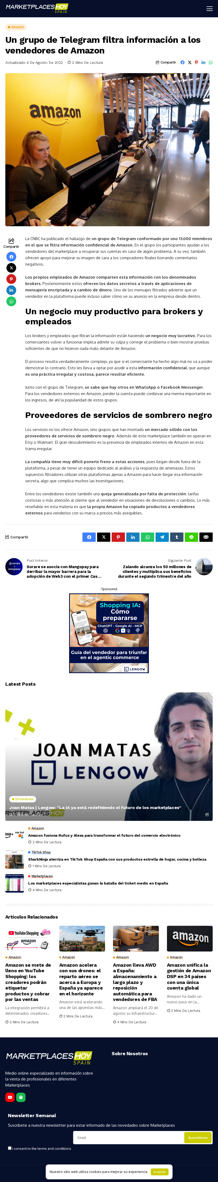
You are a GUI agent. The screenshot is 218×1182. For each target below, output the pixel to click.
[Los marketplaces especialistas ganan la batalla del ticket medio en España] (14, 883)
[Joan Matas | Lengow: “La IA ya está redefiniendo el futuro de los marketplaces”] (109, 756)
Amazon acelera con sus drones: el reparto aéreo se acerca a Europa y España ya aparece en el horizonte (81, 979)
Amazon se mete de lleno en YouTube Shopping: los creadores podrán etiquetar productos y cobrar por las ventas (28, 982)
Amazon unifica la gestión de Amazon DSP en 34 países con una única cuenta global (189, 976)
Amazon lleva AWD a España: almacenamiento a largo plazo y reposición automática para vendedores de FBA (135, 982)
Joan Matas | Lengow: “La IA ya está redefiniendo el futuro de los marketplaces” (95, 807)
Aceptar (159, 1172)
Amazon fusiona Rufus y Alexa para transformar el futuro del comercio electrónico (104, 835)
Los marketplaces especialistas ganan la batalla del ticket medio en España (98, 883)
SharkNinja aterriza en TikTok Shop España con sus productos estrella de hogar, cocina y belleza (117, 859)
